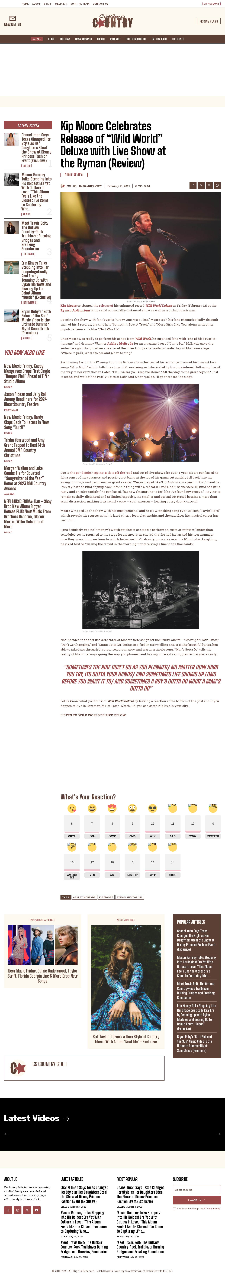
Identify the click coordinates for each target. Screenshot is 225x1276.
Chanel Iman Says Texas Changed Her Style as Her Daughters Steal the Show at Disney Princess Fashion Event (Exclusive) (36, 148)
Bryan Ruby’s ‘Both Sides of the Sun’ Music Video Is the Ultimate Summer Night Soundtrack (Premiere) (36, 322)
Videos (26, 338)
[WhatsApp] (217, 185)
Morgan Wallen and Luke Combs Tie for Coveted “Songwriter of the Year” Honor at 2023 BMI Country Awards (25, 478)
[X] (201, 185)
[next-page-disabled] (218, 1134)
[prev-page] (7, 1134)
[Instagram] (17, 1210)
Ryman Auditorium (129, 897)
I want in (194, 1200)
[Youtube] (37, 1210)
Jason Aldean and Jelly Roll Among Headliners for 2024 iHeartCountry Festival (25, 399)
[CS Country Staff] (63, 186)
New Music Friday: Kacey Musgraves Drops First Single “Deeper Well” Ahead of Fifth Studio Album (27, 373)
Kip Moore (106, 897)
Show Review (74, 175)
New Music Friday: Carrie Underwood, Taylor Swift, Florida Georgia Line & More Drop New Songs (43, 976)
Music (26, 214)
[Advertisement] (112, 70)
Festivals (28, 254)
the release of (103, 305)
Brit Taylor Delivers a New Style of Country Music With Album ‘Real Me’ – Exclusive (126, 1039)
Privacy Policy (212, 1208)
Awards (9, 494)
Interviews (29, 302)
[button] (190, 39)
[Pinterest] (209, 185)
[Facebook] (193, 185)
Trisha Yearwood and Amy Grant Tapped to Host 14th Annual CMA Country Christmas (24, 447)
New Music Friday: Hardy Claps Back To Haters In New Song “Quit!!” (26, 422)
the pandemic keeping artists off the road (101, 473)
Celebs (27, 165)
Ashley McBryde (84, 897)
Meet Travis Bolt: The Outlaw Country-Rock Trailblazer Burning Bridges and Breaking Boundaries (36, 236)
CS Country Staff (90, 186)
